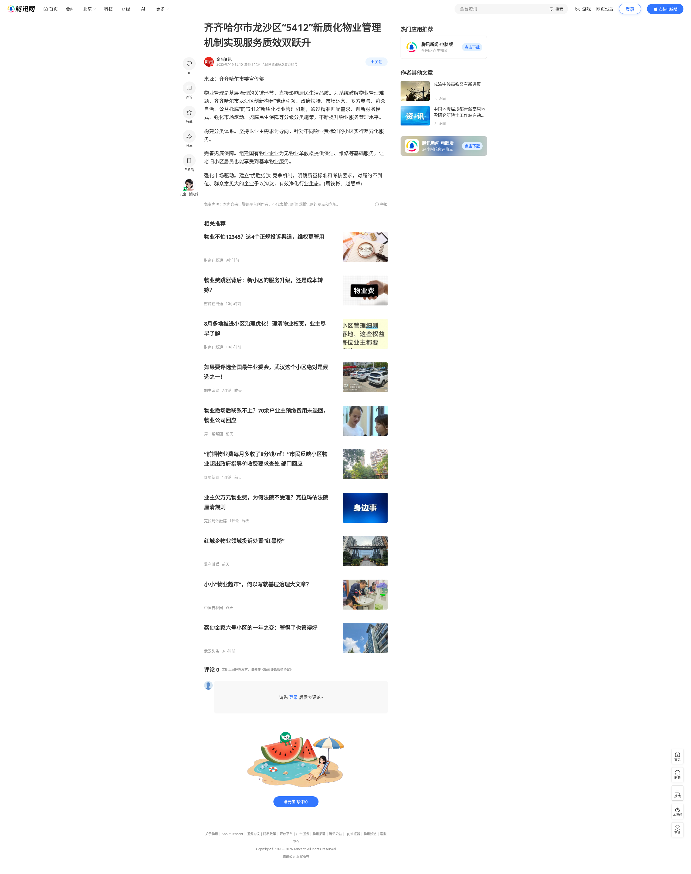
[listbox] (296, 436)
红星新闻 (211, 477)
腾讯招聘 (319, 834)
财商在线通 (213, 260)
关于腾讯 (211, 834)
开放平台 (286, 834)
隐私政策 (269, 834)
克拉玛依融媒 (215, 521)
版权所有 (302, 856)
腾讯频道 (370, 834)
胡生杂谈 (211, 390)
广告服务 (302, 834)
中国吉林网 (213, 608)
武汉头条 (211, 651)
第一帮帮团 (213, 434)
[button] (472, 47)
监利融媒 (211, 564)
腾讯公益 (335, 834)
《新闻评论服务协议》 (277, 669)
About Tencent (232, 834)
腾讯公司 (289, 856)
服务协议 (253, 834)
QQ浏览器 (353, 834)
